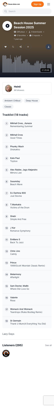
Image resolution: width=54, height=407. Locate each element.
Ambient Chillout (12, 100)
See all (48, 345)
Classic (7, 106)
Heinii (17, 86)
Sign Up (37, 4)
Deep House (32, 100)
